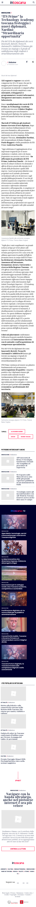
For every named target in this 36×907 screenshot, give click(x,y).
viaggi (32, 871)
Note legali (5, 893)
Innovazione (5, 13)
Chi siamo (21, 895)
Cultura (3, 756)
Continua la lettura (18, 849)
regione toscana (26, 436)
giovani (13, 436)
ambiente (4, 869)
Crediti (6, 895)
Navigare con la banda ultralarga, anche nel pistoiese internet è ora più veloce (18, 800)
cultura (11, 869)
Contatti (27, 895)
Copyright (13, 895)
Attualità (4, 702)
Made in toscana (7, 871)
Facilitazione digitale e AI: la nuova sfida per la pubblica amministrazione (13, 612)
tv (18, 873)
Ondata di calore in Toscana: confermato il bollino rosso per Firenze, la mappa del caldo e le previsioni (12, 736)
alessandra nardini (17, 431)
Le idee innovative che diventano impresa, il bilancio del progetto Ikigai (14, 561)
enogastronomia (20, 869)
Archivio (17, 896)
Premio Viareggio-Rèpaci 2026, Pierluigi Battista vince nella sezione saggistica (13, 761)
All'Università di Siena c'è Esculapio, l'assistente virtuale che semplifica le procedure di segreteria (25, 462)
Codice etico (28, 893)
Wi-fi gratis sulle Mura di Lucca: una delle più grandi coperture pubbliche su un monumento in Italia (25, 480)
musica (15, 871)
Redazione (12, 62)
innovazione (30, 869)
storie (27, 871)
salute (21, 871)
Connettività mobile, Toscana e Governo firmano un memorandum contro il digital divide (14, 639)
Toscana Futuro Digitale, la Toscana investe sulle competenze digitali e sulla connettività (13, 667)
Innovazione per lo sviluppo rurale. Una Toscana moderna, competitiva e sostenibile (14, 587)
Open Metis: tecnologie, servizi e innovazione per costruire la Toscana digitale (14, 535)
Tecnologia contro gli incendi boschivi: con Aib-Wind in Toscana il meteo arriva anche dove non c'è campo (25, 496)
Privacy (13, 893)
